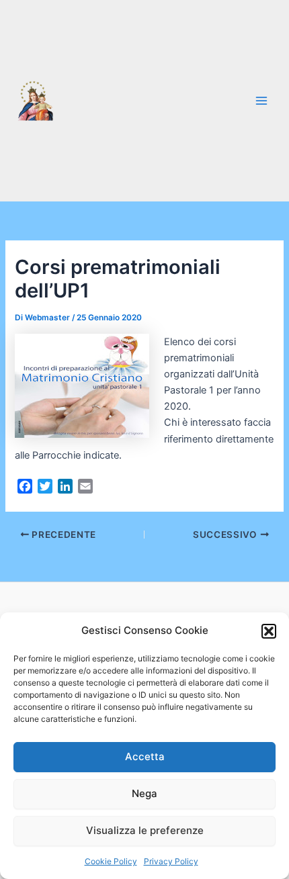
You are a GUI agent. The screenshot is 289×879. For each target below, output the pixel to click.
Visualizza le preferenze (145, 830)
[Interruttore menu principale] (261, 101)
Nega (144, 793)
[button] (269, 631)
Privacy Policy (171, 861)
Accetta (145, 756)
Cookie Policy (111, 861)
